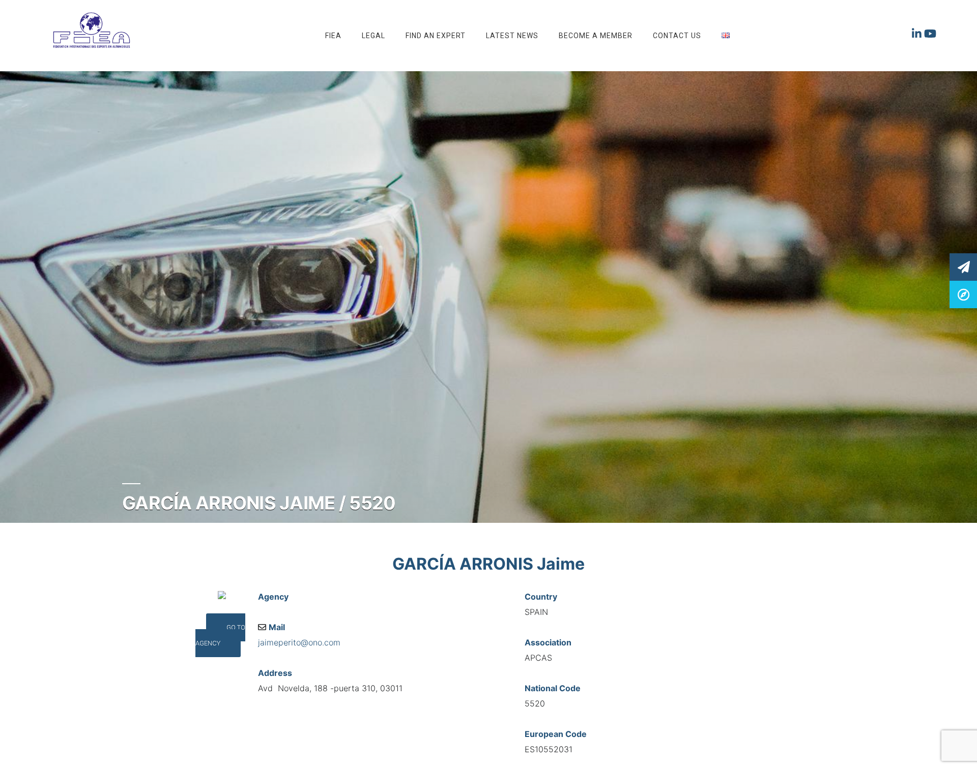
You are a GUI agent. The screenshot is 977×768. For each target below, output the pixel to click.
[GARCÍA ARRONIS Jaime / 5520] (963, 294)
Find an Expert (436, 36)
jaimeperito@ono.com (299, 642)
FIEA (333, 36)
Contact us (677, 36)
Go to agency (220, 635)
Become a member (596, 36)
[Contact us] (963, 267)
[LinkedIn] (918, 35)
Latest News (512, 36)
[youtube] (930, 35)
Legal (373, 36)
